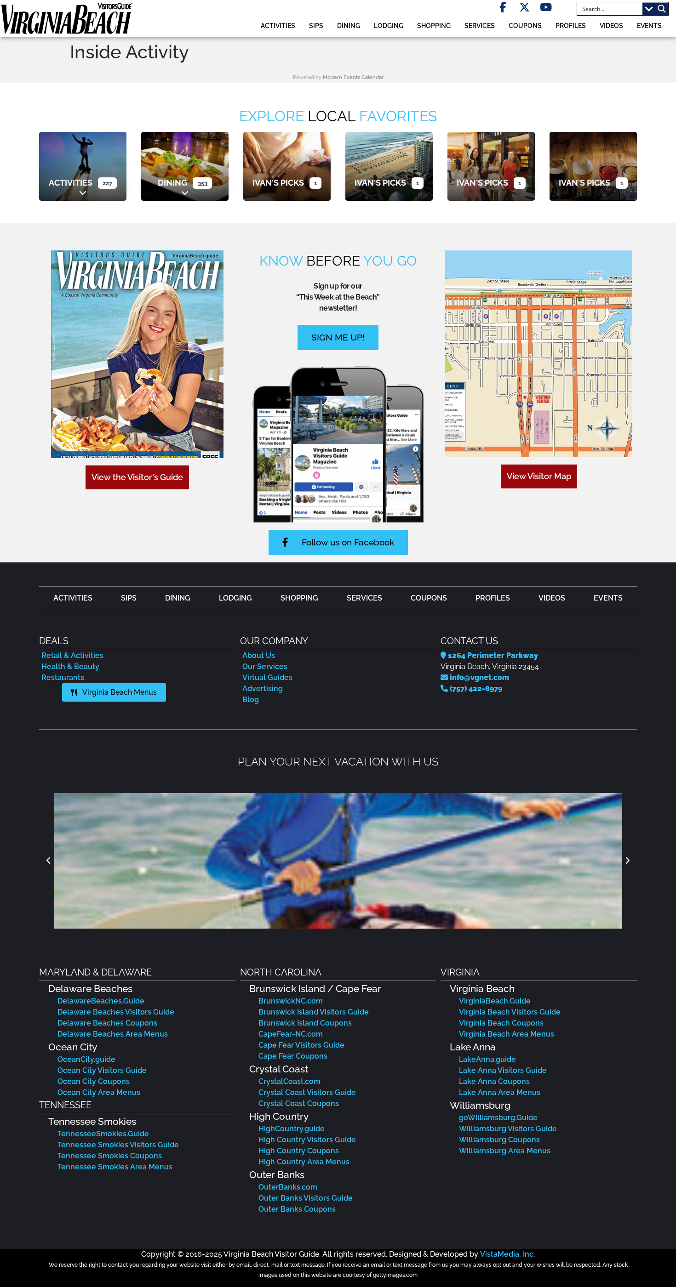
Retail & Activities (72, 655)
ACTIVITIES (278, 25)
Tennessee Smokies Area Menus (114, 1166)
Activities (70, 182)
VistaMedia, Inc (506, 1254)
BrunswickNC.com (290, 1001)
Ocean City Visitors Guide (102, 1070)
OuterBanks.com (287, 1187)
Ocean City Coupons (93, 1081)
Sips (316, 25)
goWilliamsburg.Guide (498, 1117)
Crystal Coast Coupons (298, 1103)
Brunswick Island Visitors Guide (313, 1012)
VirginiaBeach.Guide (495, 1001)
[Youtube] (546, 7)
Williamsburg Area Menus (504, 1150)
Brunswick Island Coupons (305, 1023)
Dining (172, 182)
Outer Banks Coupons (297, 1209)
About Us (258, 655)
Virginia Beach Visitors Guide (510, 1012)
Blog (250, 699)
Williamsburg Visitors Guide (508, 1128)
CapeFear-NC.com (290, 1034)
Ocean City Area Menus (98, 1092)
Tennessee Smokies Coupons (109, 1155)
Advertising (262, 688)
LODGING (388, 25)
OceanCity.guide (86, 1059)
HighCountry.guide (291, 1128)
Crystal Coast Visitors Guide (307, 1092)
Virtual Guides (267, 677)
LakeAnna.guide (487, 1059)
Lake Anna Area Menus (499, 1092)
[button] (48, 860)
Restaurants (62, 677)
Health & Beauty (70, 666)
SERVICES (479, 25)
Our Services (264, 666)
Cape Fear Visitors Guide (301, 1045)
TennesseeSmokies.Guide (103, 1133)
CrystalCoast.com (289, 1081)
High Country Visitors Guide (307, 1139)
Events (649, 25)
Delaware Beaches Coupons (107, 1023)
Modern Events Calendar (353, 77)
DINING (348, 25)
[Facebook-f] (503, 7)
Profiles (571, 25)
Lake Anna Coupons (494, 1081)
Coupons (525, 25)
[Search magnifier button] (661, 8)
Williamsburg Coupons (499, 1139)
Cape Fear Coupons (292, 1056)
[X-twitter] (524, 7)
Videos (611, 25)
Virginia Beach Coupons (501, 1023)
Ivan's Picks (278, 182)
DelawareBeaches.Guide (100, 1001)
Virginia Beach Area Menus (506, 1034)
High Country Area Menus (303, 1161)
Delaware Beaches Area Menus (112, 1034)
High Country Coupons (298, 1150)
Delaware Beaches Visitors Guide (115, 1012)
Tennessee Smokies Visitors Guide (118, 1144)
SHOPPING (434, 25)
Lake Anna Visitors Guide (503, 1070)
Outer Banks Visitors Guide (305, 1198)
